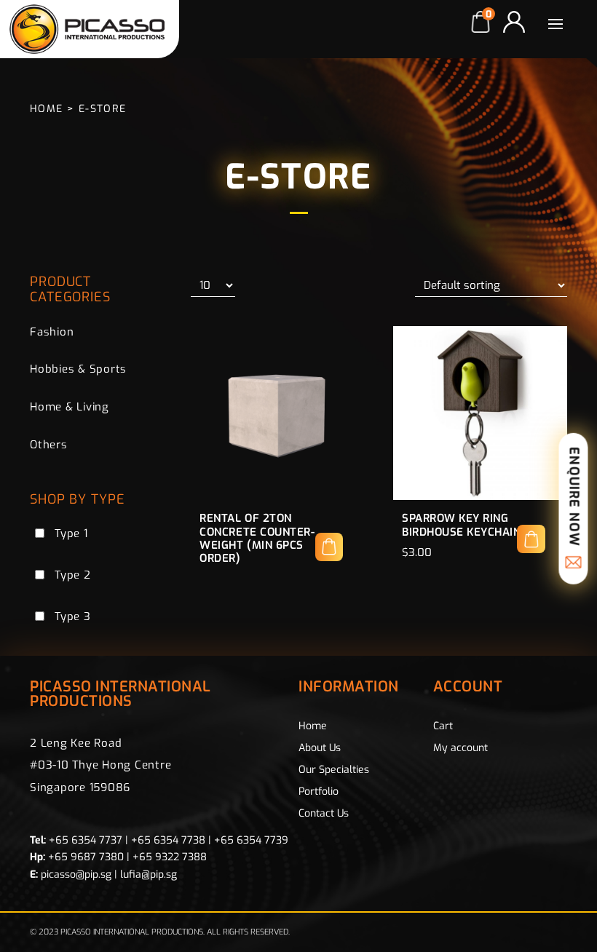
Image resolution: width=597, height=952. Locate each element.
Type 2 (73, 575)
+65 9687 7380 (86, 857)
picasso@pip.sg (76, 874)
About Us (319, 748)
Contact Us (323, 813)
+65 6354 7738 (168, 840)
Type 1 (71, 533)
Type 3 (73, 616)
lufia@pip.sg (148, 874)
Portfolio (318, 791)
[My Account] (514, 22)
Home (46, 109)
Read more (329, 547)
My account (460, 748)
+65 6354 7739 (251, 840)
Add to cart (531, 539)
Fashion (52, 332)
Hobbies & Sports (78, 369)
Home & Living (69, 407)
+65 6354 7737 (85, 840)
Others (49, 444)
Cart (443, 726)
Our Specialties (333, 770)
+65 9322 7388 (170, 857)
